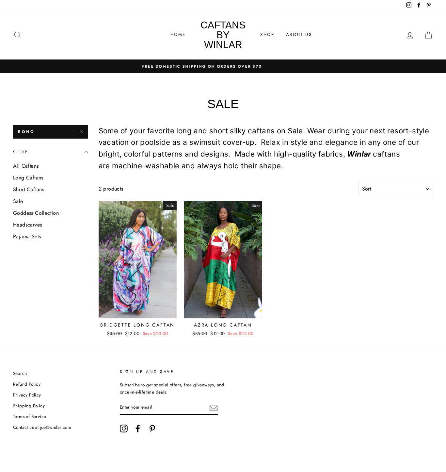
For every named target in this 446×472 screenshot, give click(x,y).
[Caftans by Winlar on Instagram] (124, 428)
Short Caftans (28, 189)
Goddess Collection (36, 213)
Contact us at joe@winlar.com (42, 427)
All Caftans (26, 166)
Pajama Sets (27, 236)
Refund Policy (26, 384)
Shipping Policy (29, 405)
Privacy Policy (27, 395)
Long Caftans (28, 177)
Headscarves (27, 224)
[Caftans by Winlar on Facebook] (138, 428)
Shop (267, 34)
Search (20, 373)
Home (178, 34)
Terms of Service (29, 416)
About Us (299, 34)
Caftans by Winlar (223, 35)
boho (26, 132)
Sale (18, 201)
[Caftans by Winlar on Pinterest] (152, 428)
